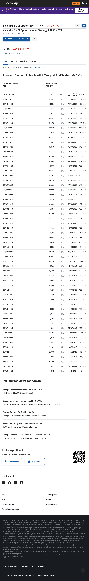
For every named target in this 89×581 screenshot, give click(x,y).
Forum (33, 61)
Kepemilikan (17, 67)
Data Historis (28, 67)
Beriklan (49, 500)
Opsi (45, 67)
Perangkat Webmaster (10, 509)
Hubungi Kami (51, 504)
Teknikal (23, 61)
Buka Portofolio (8, 504)
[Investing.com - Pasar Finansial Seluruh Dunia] (13, 3)
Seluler (4, 500)
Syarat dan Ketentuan (10, 566)
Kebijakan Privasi (27, 566)
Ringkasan (6, 67)
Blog (3, 495)
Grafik (14, 61)
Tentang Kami (51, 495)
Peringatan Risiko (42, 566)
